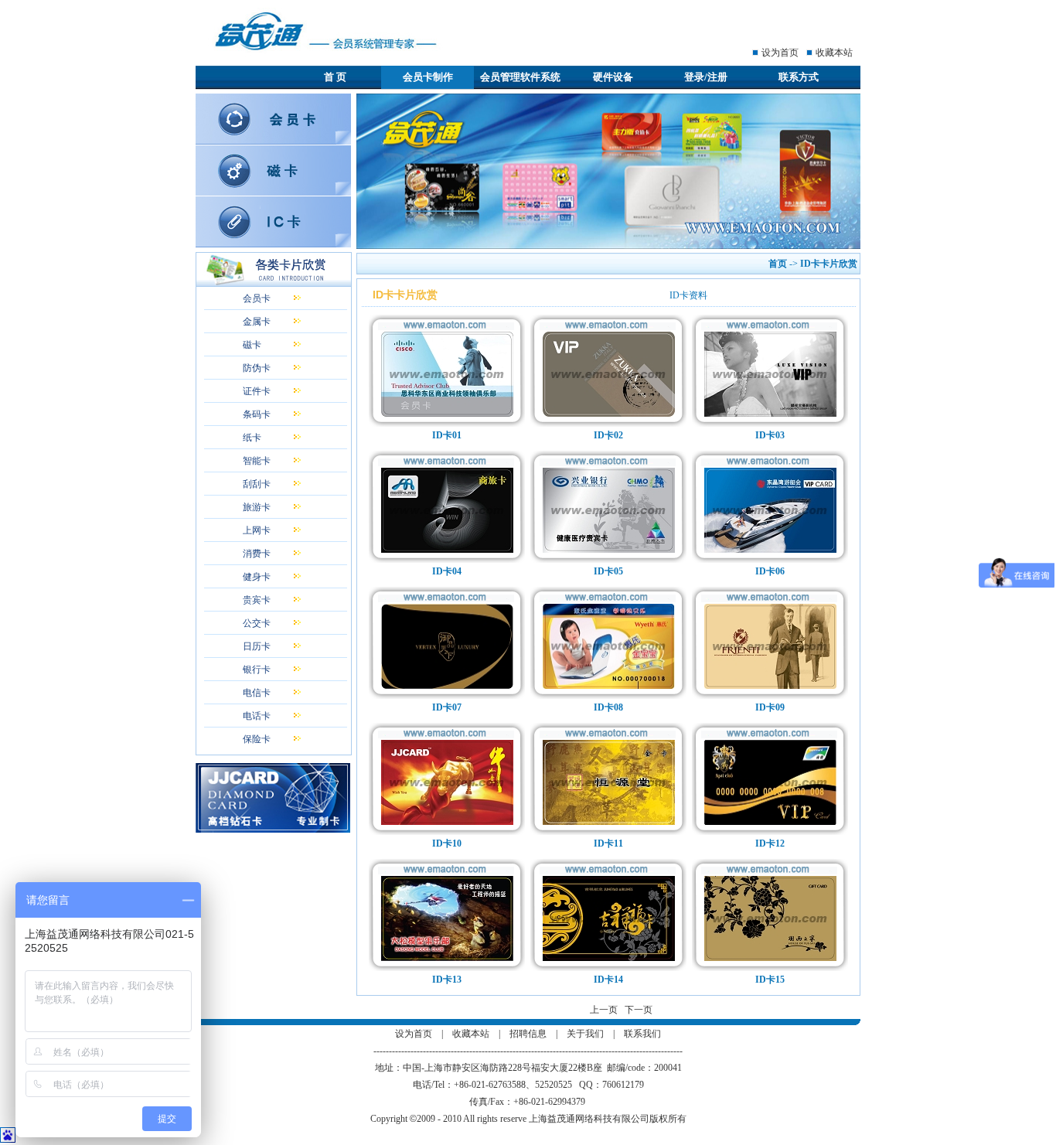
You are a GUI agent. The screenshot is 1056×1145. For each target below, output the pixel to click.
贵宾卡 (257, 600)
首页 (777, 263)
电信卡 (257, 692)
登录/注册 (705, 77)
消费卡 (257, 553)
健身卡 (257, 576)
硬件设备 (613, 77)
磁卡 (252, 344)
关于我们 (585, 1033)
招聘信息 (528, 1033)
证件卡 (257, 391)
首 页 (335, 77)
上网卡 (257, 530)
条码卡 (257, 414)
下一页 (638, 1009)
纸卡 (252, 437)
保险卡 (257, 739)
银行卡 (257, 669)
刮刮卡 (257, 484)
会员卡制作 (428, 77)
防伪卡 (257, 368)
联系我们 (642, 1033)
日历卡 (257, 646)
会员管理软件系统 (520, 77)
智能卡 (257, 460)
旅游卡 (257, 507)
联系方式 (798, 77)
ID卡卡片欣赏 (830, 263)
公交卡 (257, 623)
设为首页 (780, 52)
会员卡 (257, 298)
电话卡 (257, 716)
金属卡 (257, 321)
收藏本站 (834, 52)
